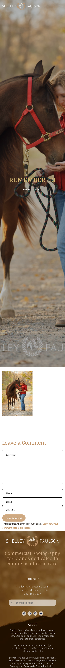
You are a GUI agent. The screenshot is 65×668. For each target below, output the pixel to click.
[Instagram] (30, 613)
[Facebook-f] (24, 613)
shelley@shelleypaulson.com (32, 586)
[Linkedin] (35, 613)
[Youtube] (41, 613)
